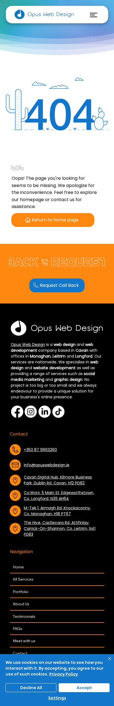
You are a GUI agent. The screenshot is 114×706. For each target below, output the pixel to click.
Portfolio (20, 591)
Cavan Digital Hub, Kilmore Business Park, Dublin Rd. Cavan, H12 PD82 (58, 480)
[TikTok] (58, 412)
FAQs (17, 628)
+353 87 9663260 (40, 449)
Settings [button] (57, 698)
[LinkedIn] (44, 412)
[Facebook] (17, 412)
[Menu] (93, 14)
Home (18, 567)
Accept (84, 687)
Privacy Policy (63, 674)
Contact (20, 653)
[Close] (106, 662)
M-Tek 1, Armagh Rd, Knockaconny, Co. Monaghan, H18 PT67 (57, 511)
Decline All (31, 687)
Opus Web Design (28, 344)
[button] (57, 285)
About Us (21, 603)
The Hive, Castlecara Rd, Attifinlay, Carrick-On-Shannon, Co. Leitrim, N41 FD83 (59, 528)
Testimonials (24, 616)
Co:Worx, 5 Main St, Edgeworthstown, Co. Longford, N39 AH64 (59, 495)
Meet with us (24, 640)
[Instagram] (31, 412)
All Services (23, 579)
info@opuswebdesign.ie (46, 465)
